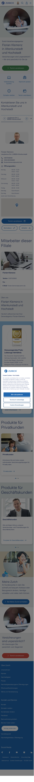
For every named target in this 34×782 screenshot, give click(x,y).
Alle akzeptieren (17, 394)
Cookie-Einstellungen (17, 405)
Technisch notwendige (17, 400)
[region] (17, 388)
